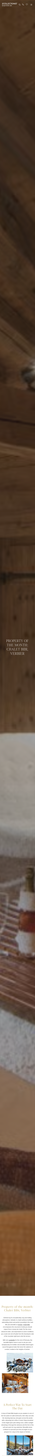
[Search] (19, 4)
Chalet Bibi (26, 1325)
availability (12, 1340)
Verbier (20, 1325)
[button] (31, 4)
